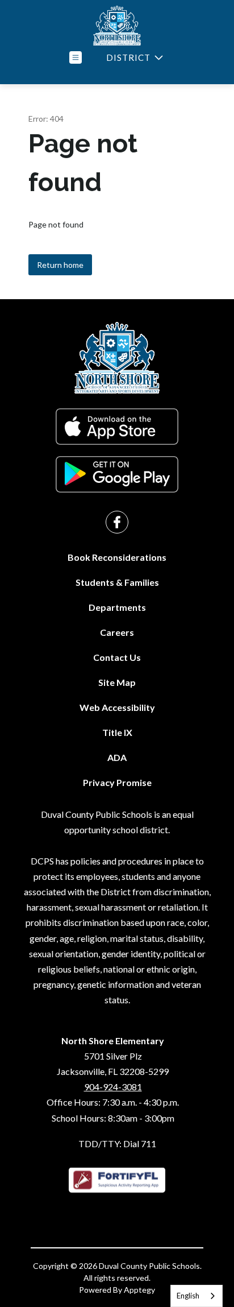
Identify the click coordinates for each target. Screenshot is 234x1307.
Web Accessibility (117, 707)
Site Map (117, 682)
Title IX (117, 732)
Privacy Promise (117, 782)
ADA (117, 757)
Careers (117, 632)
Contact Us (117, 657)
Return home (60, 265)
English (188, 1295)
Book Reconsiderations (117, 557)
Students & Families (117, 582)
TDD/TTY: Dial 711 (117, 1143)
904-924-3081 (113, 1086)
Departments (117, 607)
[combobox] (196, 1296)
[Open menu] (75, 57)
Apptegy (139, 1289)
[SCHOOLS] (133, 57)
